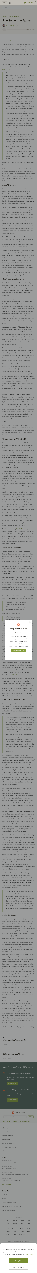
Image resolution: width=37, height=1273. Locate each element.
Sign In (18, 655)
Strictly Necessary (18, 1267)
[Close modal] (30, 622)
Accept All (18, 1261)
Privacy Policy (29, 1254)
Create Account (18, 650)
